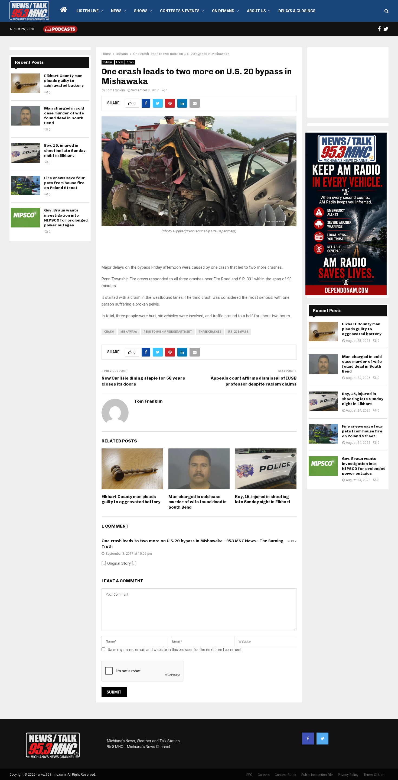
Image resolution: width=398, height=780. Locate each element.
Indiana (108, 62)
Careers (264, 775)
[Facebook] (308, 738)
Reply (292, 541)
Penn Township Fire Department (168, 331)
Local (119, 62)
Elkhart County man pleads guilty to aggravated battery (131, 499)
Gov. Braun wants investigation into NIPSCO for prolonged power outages (66, 217)
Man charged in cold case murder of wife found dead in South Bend (197, 502)
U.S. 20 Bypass (238, 331)
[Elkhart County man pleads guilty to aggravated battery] (25, 83)
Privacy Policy (348, 775)
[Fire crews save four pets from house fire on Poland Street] (25, 185)
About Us (256, 11)
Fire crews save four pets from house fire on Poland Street (64, 183)
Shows (141, 11)
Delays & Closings (296, 11)
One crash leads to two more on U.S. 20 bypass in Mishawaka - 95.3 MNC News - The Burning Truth (192, 544)
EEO (249, 775)
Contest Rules (285, 775)
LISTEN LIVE (88, 11)
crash (109, 331)
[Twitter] (322, 738)
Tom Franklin (115, 90)
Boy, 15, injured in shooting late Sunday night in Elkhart (263, 499)
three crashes (210, 331)
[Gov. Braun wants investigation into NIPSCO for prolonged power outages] (25, 217)
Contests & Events (180, 11)
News (116, 11)
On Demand (223, 11)
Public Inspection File (317, 775)
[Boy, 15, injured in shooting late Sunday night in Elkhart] (25, 153)
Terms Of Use (374, 775)
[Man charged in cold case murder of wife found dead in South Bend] (25, 116)
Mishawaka (128, 331)
